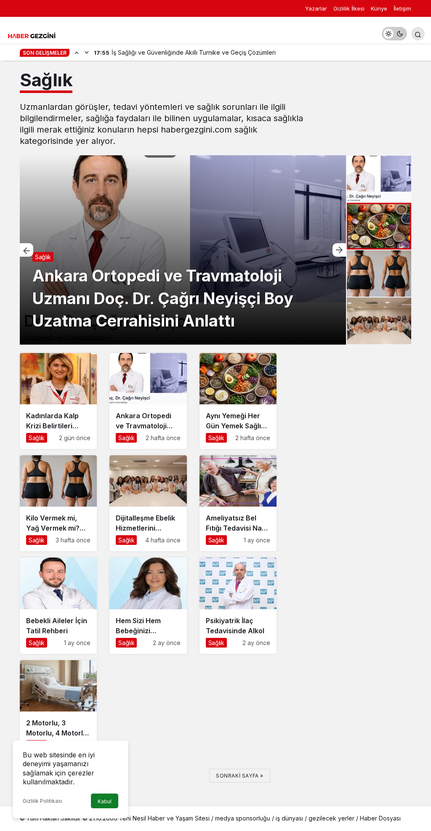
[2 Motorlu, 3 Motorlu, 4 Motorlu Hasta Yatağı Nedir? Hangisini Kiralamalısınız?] (58, 708)
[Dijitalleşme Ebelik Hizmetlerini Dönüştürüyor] (147, 503)
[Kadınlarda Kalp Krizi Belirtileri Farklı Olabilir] (58, 401)
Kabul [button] (105, 801)
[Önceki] (77, 52)
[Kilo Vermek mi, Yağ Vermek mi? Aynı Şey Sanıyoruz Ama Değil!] (58, 503)
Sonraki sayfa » (239, 776)
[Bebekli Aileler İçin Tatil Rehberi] (58, 605)
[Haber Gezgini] (31, 35)
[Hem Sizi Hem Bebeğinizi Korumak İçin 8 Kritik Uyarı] (147, 605)
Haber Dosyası (380, 818)
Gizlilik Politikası (42, 801)
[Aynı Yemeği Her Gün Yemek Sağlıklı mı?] (183, 250)
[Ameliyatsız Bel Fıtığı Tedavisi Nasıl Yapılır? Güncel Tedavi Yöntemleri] (238, 503)
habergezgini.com (196, 130)
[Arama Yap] (418, 33)
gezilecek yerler (331, 818)
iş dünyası (289, 818)
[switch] (394, 33)
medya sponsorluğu (242, 818)
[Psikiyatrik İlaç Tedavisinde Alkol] (238, 605)
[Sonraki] (87, 52)
